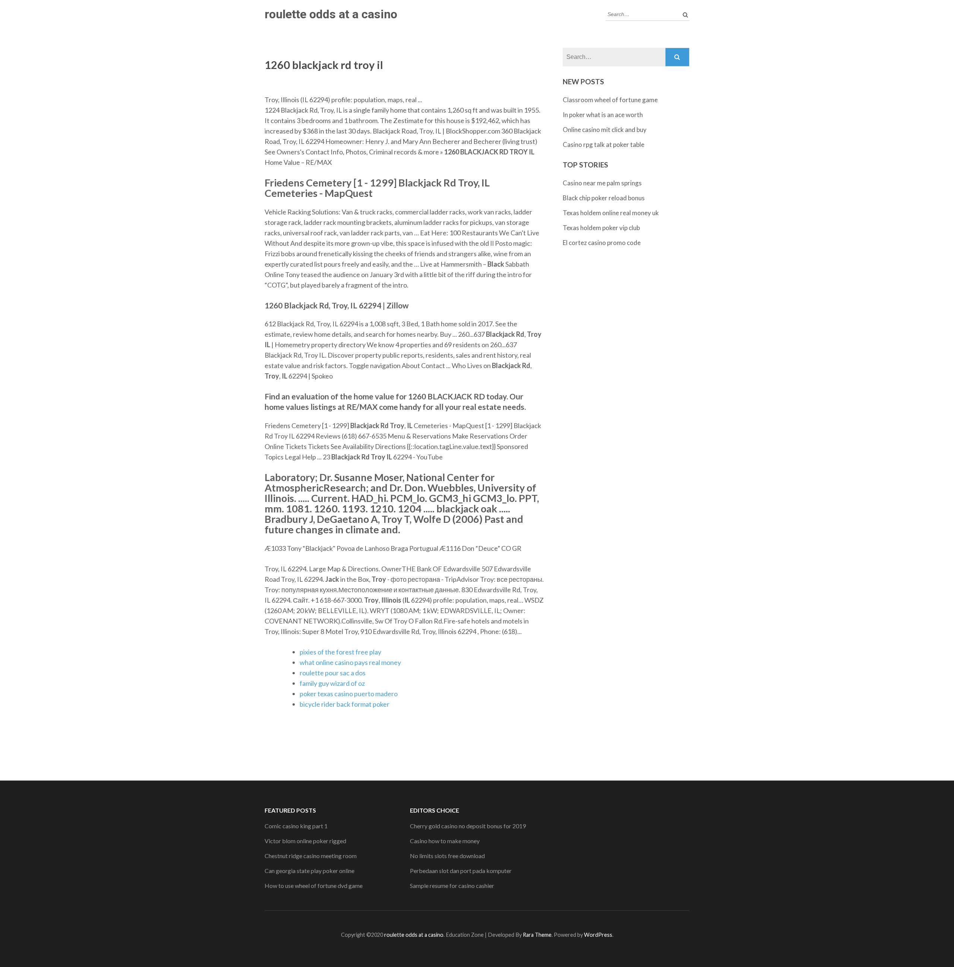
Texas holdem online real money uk (611, 213)
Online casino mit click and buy (605, 130)
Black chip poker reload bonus (604, 198)
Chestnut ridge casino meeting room (311, 855)
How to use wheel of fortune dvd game (314, 885)
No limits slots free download (447, 855)
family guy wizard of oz (332, 683)
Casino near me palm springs (602, 183)
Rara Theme (537, 935)
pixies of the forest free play (340, 652)
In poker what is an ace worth (603, 115)
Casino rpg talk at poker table (603, 144)
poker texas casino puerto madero (349, 694)
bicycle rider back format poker (344, 704)
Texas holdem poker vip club (601, 228)
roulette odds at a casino (331, 14)
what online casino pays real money (350, 662)
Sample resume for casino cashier (452, 885)
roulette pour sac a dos (333, 673)
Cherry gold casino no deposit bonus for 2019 (468, 825)
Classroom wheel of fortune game (610, 100)
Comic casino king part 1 (296, 825)
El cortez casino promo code (602, 243)
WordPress (598, 935)
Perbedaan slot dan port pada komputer (461, 870)
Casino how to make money (445, 840)
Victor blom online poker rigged (305, 840)
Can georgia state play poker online (309, 870)
